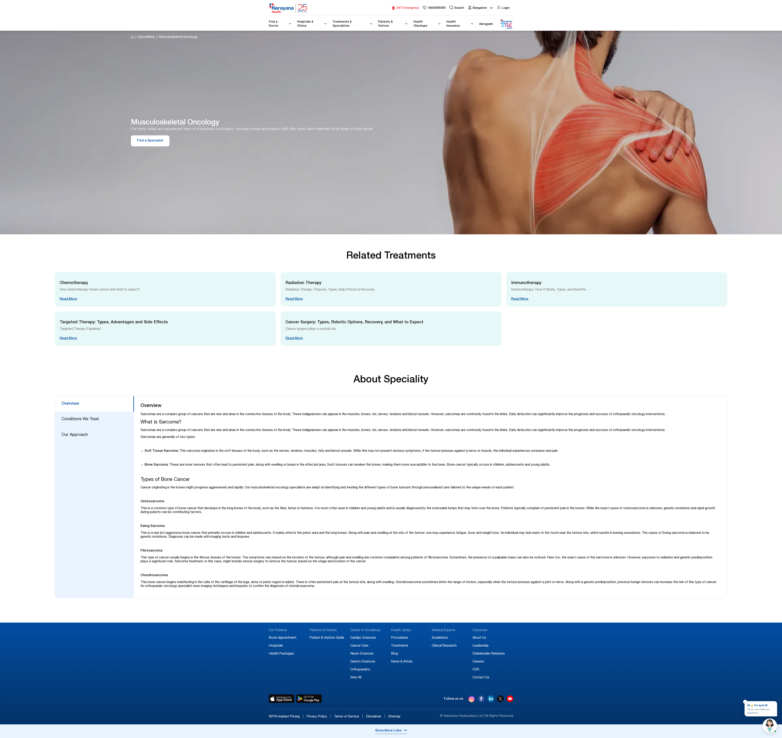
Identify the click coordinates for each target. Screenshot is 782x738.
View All (355, 677)
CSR (475, 669)
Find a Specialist (150, 141)
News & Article (401, 661)
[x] (500, 701)
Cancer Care (359, 646)
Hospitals (276, 646)
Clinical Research (444, 646)
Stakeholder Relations (488, 654)
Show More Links (388, 731)
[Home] (288, 8)
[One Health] (506, 24)
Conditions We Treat (80, 419)
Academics (440, 638)
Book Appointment (282, 638)
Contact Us (480, 677)
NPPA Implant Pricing (286, 716)
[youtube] (510, 701)
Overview (70, 404)
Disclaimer (375, 716)
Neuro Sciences (362, 654)
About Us (479, 638)
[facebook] (481, 701)
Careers (478, 661)
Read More (68, 299)
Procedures (399, 638)
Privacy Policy (318, 716)
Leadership (480, 646)
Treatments (399, 646)
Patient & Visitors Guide (327, 638)
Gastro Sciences (362, 661)
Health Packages (281, 654)
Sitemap (394, 716)
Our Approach (75, 435)
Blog (394, 654)
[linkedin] (491, 701)
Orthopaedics (360, 669)
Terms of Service (348, 716)
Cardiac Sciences (363, 638)
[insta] (471, 699)
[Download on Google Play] (309, 698)
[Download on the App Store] (281, 698)
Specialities (146, 37)
